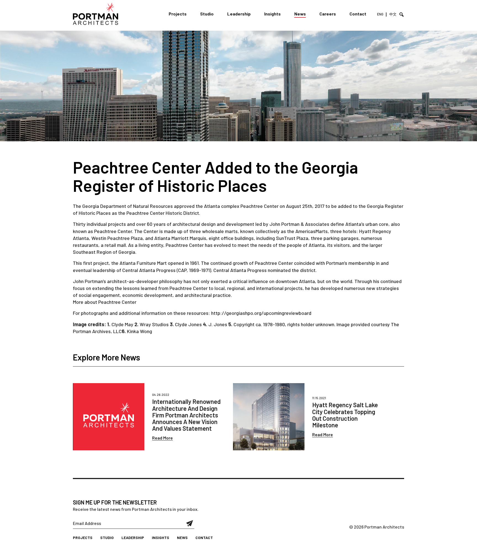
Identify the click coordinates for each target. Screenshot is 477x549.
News (300, 13)
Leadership (239, 13)
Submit (189, 523)
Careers (327, 13)
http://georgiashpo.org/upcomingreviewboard (261, 313)
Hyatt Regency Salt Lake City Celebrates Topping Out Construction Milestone (345, 414)
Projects (178, 13)
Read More (162, 437)
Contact (357, 13)
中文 (392, 14)
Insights (272, 13)
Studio (207, 13)
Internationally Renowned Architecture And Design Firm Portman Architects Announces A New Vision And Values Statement (186, 415)
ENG (380, 14)
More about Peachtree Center (104, 302)
